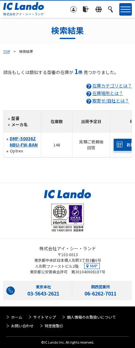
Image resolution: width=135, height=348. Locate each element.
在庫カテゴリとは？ (112, 85)
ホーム (16, 317)
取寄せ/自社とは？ (110, 100)
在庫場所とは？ (107, 93)
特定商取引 (54, 325)
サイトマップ (44, 317)
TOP (6, 51)
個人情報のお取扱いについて (91, 317)
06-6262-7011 (100, 293)
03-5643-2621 (43, 293)
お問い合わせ (22, 325)
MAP (94, 265)
